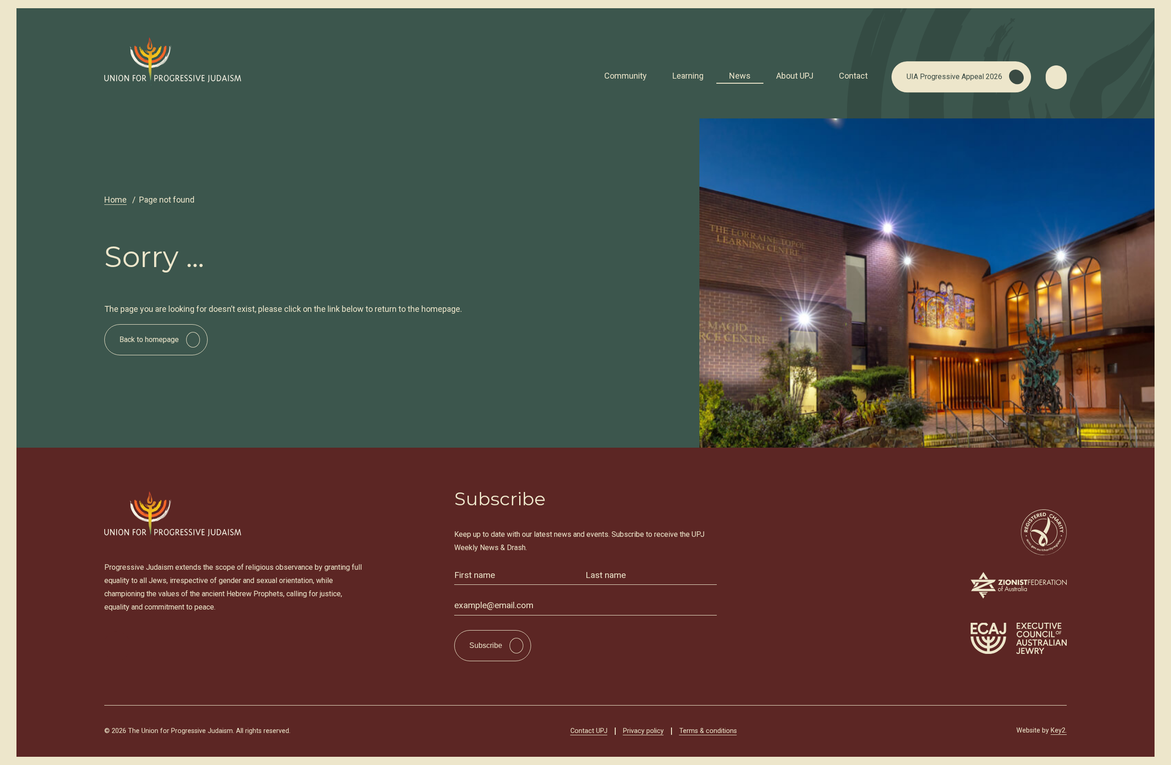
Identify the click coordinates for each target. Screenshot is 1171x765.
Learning (688, 75)
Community (625, 75)
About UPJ (794, 75)
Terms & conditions (708, 731)
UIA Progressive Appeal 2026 (954, 76)
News (740, 75)
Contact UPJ (588, 731)
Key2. (1059, 730)
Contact (853, 75)
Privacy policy (643, 731)
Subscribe (485, 645)
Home (115, 199)
